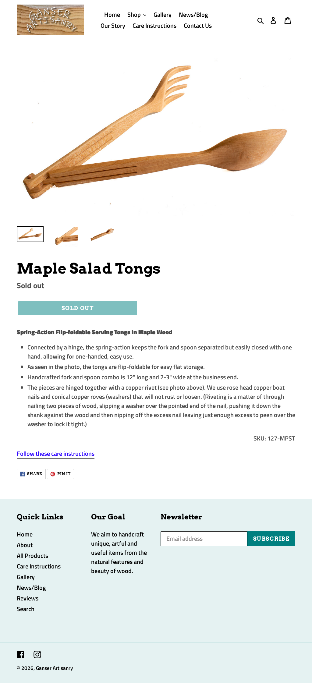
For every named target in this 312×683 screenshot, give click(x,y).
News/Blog (31, 587)
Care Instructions (39, 566)
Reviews (27, 598)
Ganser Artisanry (54, 668)
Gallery (26, 577)
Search (25, 609)
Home (25, 534)
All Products (32, 555)
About (25, 545)
